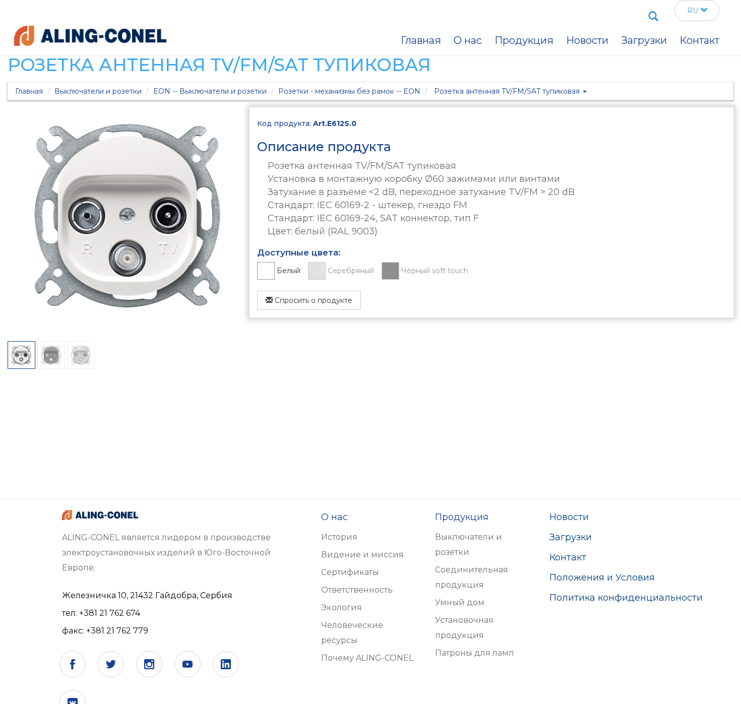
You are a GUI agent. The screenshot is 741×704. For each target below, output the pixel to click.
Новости (569, 517)
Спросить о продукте (312, 300)
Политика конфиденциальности (626, 597)
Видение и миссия (362, 554)
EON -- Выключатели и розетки (210, 91)
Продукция (524, 40)
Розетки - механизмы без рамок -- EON (349, 91)
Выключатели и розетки (98, 91)
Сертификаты (350, 572)
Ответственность (357, 590)
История (339, 537)
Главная (29, 91)
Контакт (567, 557)
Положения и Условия (602, 577)
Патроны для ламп (474, 653)
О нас (468, 40)
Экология (341, 607)
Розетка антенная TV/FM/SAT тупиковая (508, 91)
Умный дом (459, 602)
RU (693, 10)
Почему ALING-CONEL (367, 658)
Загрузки (644, 40)
